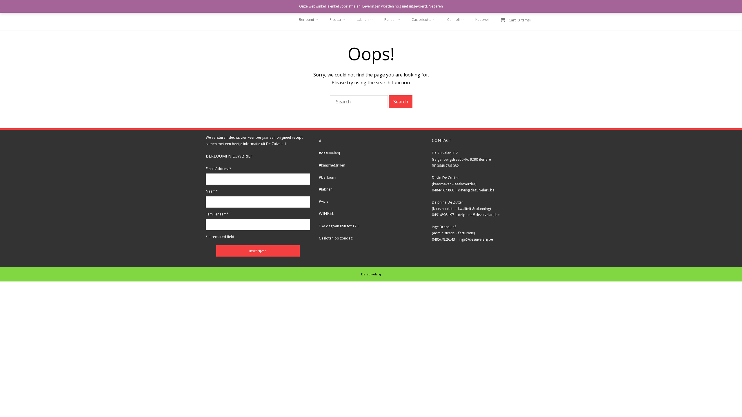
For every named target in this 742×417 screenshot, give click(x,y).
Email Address (218, 168)
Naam (212, 191)
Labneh (363, 19)
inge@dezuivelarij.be (476, 239)
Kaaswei (482, 19)
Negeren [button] (436, 6)
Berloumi (306, 19)
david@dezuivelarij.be (476, 190)
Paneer (390, 19)
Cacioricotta (422, 19)
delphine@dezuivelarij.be (479, 214)
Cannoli (453, 19)
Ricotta (335, 19)
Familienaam (217, 214)
